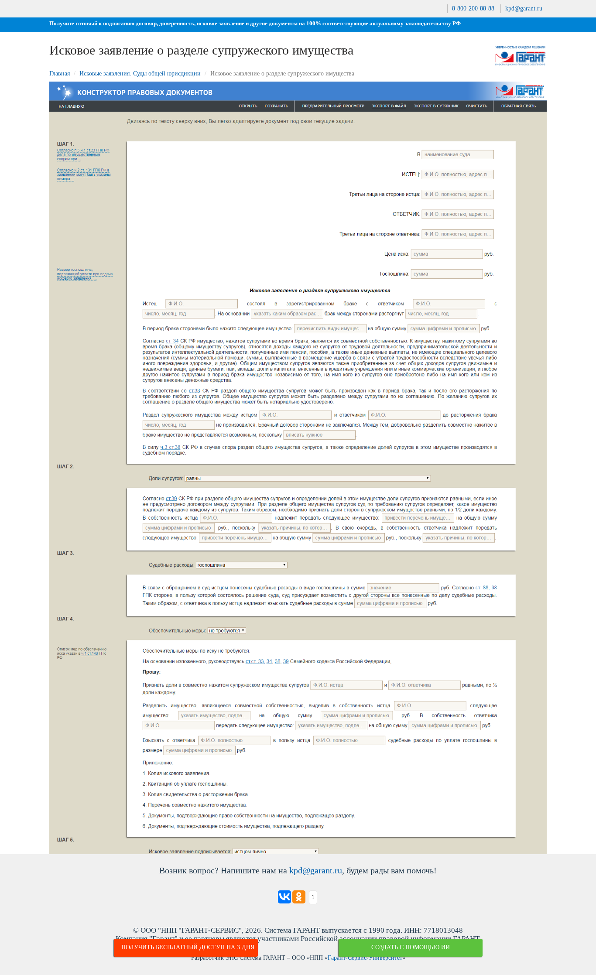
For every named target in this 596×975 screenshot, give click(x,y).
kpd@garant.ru (523, 8)
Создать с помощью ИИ (410, 947)
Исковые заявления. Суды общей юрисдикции (140, 73)
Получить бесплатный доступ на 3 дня (187, 947)
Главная (59, 73)
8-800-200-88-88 (473, 8)
